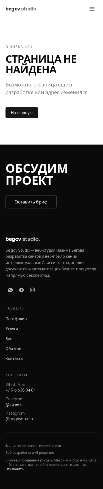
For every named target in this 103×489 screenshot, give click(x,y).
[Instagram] (32, 290)
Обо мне (13, 348)
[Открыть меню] (92, 8)
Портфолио (16, 318)
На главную (22, 112)
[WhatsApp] (10, 290)
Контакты (14, 358)
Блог (9, 338)
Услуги (11, 328)
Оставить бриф (31, 202)
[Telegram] (21, 290)
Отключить (14, 469)
